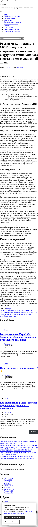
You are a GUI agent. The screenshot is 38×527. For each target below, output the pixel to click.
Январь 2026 (8, 491)
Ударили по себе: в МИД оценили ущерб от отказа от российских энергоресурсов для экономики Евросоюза (19, 446)
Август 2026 (8, 478)
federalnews (20, 67)
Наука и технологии (11, 24)
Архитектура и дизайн (12, 16)
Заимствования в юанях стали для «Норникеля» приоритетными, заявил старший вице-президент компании (17, 458)
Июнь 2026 (8, 482)
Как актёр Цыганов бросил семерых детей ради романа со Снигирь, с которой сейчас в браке (16, 450)
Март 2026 (7, 487)
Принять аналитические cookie (14, 517)
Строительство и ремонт (12, 29)
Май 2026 (7, 484)
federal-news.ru (5, 4)
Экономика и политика (12, 31)
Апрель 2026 (8, 485)
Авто (6, 15)
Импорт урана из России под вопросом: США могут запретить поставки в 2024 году (18, 442)
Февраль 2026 (9, 489)
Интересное (8, 20)
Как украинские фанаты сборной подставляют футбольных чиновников (18, 405)
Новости (7, 26)
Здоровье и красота (10, 18)
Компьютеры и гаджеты (12, 22)
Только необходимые (11, 522)
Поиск (2, 428)
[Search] (0, 36)
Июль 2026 (8, 480)
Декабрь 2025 (8, 493)
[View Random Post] (0, 34)
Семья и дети (8, 27)
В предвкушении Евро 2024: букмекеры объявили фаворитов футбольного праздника (18, 337)
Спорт (8, 309)
